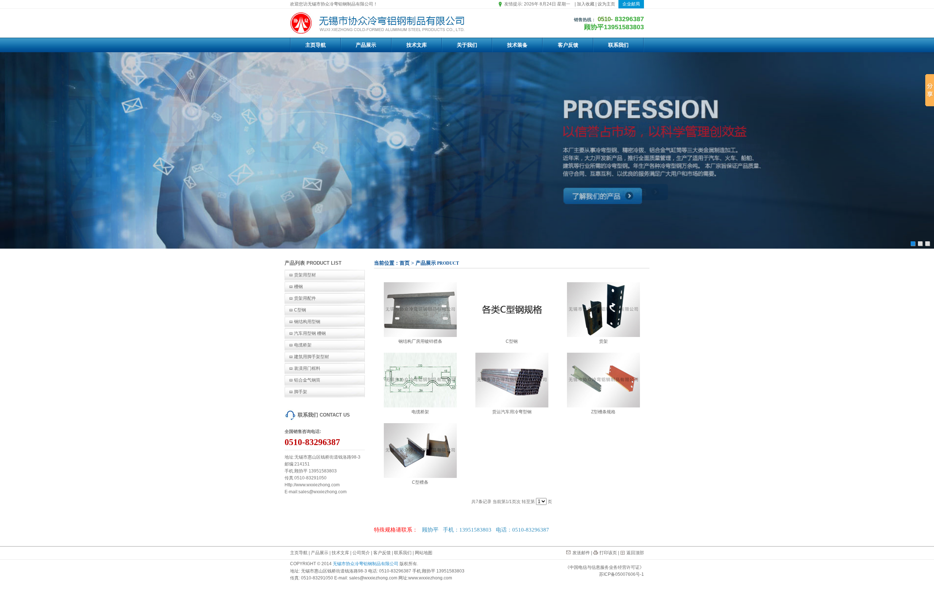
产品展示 (366, 45)
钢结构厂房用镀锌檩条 (420, 341)
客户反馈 (568, 45)
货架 (603, 341)
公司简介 (361, 552)
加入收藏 (585, 4)
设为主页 (606, 4)
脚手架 (300, 391)
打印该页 (608, 552)
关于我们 (467, 45)
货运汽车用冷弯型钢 (512, 411)
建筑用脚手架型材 (311, 356)
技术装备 (517, 45)
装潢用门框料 (307, 368)
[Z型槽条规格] (603, 379)
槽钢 (298, 286)
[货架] (603, 309)
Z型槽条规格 (603, 411)
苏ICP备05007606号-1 (621, 574)
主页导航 (315, 45)
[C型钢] (511, 309)
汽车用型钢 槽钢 (310, 333)
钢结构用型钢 (307, 321)
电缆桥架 (303, 345)
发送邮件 (581, 552)
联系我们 (618, 45)
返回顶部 (635, 552)
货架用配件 (305, 298)
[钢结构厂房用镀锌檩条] (420, 309)
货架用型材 (305, 274)
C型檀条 (420, 482)
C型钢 (300, 310)
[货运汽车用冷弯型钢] (511, 379)
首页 (405, 263)
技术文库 (416, 45)
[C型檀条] (420, 450)
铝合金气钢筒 (307, 380)
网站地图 (423, 552)
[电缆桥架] (420, 379)
